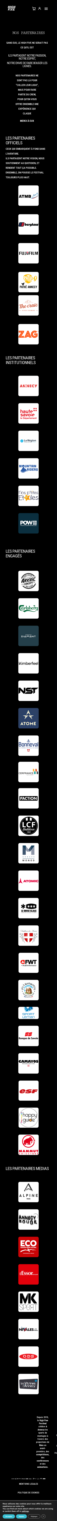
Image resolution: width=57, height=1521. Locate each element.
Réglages (34, 1516)
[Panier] (33, 8)
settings (25, 1511)
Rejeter (21, 1516)
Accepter (8, 1516)
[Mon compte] (39, 8)
